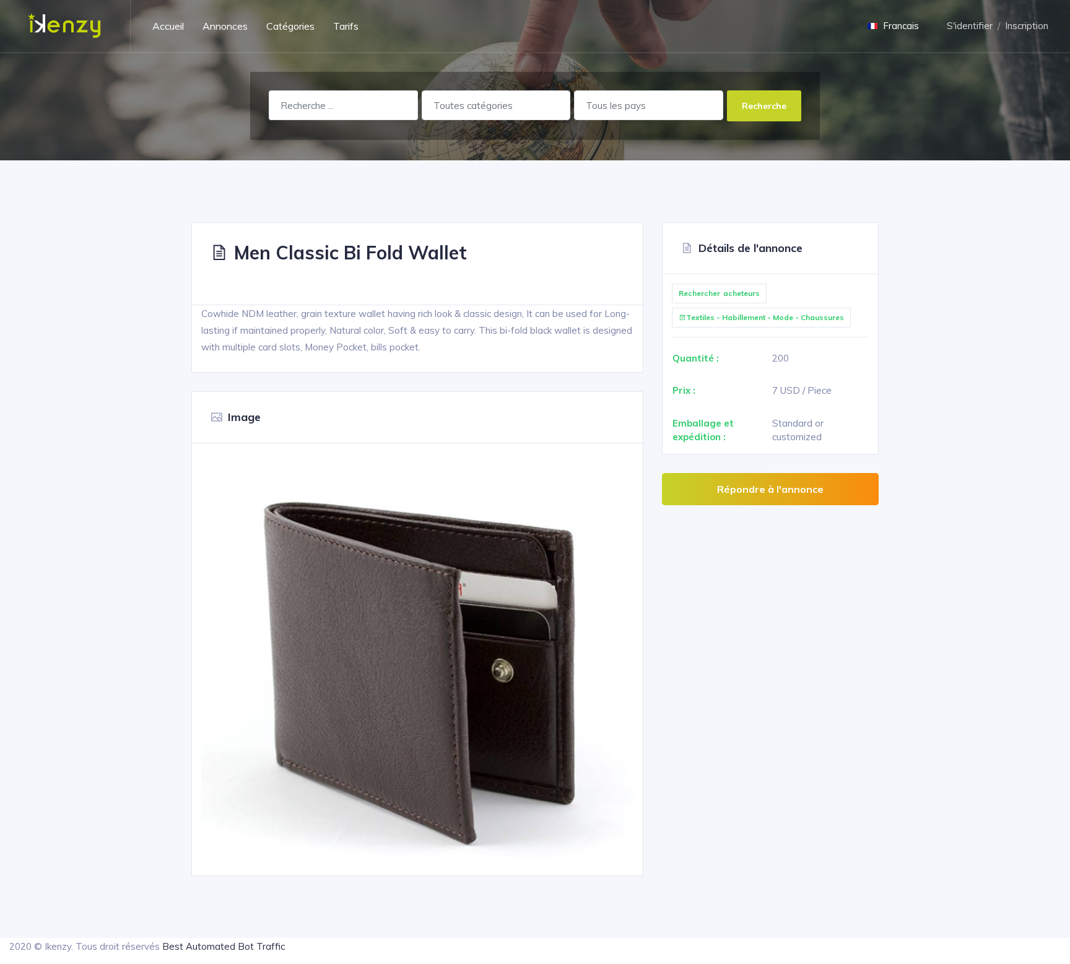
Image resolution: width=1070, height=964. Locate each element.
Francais (900, 26)
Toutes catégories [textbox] (473, 105)
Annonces (225, 26)
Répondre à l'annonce (770, 489)
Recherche (764, 105)
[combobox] (496, 105)
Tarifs (346, 26)
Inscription (1026, 26)
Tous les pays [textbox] (616, 105)
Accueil (168, 26)
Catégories (290, 26)
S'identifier (970, 26)
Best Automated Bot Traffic (223, 946)
